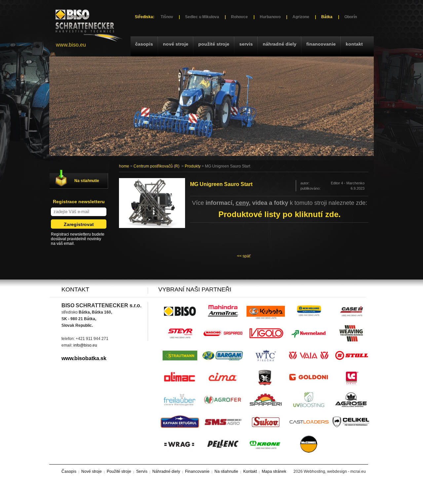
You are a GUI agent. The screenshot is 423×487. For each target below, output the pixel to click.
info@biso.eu (85, 345)
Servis (246, 44)
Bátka (326, 17)
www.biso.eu (71, 45)
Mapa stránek (274, 471)
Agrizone (300, 17)
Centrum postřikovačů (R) (156, 166)
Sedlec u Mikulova (202, 17)
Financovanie (321, 44)
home (124, 166)
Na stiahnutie (86, 180)
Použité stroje (213, 44)
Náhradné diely (279, 44)
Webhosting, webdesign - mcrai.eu (335, 471)
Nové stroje (175, 44)
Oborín (350, 17)
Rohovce (239, 17)
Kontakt (354, 44)
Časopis (144, 44)
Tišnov (167, 17)
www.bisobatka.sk (83, 358)
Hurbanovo (270, 17)
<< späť (244, 256)
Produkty (193, 166)
